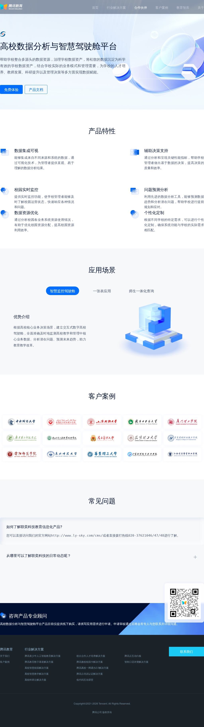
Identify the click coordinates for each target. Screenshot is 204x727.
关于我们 (5, 655)
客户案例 (5, 661)
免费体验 (11, 89)
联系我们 (186, 651)
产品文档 (36, 89)
